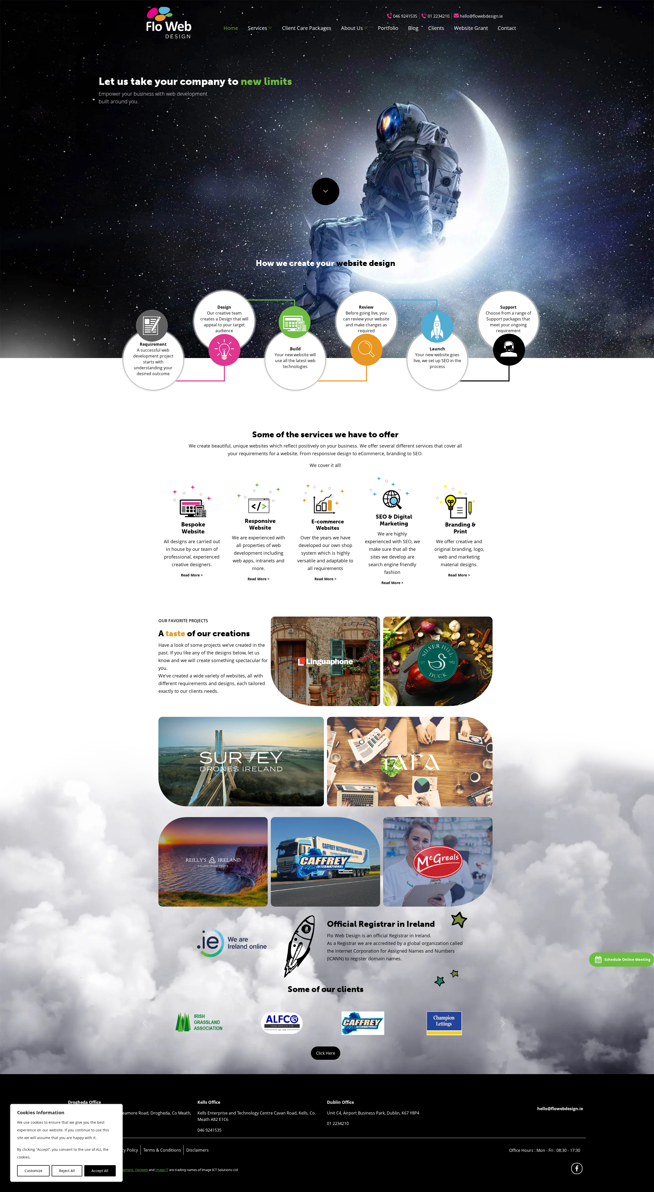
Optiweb (142, 1169)
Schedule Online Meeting (627, 959)
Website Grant (471, 28)
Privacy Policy (125, 1150)
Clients (436, 28)
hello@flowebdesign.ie (481, 16)
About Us (352, 28)
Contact (507, 28)
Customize (33, 1170)
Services (257, 28)
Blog (413, 28)
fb (577, 1169)
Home (231, 28)
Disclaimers (197, 1150)
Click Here (325, 1053)
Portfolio (388, 28)
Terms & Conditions (162, 1150)
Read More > (192, 575)
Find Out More (326, 661)
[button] (145, 1023)
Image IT (161, 1169)
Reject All (67, 1170)
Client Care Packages (306, 28)
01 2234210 (438, 16)
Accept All (99, 1170)
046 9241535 (405, 16)
